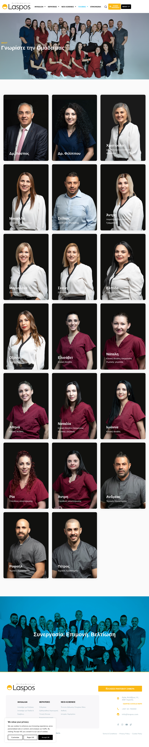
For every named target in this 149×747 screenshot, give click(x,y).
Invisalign (39, 6)
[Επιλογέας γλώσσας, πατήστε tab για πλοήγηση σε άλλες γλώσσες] (130, 6)
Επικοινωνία (95, 6)
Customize (15, 737)
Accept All (45, 737)
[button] (106, 7)
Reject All (30, 737)
